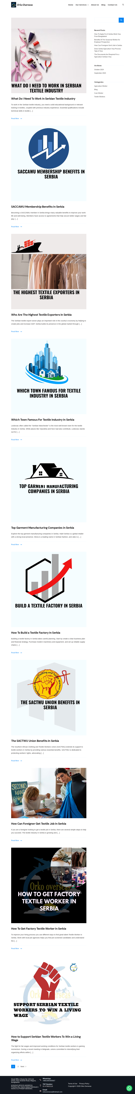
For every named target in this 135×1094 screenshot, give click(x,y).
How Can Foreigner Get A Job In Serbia (108, 45)
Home (70, 5)
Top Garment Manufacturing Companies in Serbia (42, 528)
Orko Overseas (25, 5)
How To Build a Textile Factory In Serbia (35, 633)
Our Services (81, 5)
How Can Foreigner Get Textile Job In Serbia (38, 824)
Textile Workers (99, 97)
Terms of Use (72, 1083)
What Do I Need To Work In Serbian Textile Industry (43, 99)
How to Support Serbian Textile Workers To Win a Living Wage (46, 1038)
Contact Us (112, 5)
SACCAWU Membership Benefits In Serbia (37, 207)
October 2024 (99, 69)
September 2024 (100, 73)
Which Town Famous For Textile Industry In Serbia (42, 420)
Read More (15, 118)
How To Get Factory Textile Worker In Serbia (38, 929)
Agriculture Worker (100, 86)
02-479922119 (48, 1086)
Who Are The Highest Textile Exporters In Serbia (41, 315)
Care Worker (98, 93)
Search (121, 20)
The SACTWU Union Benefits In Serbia (35, 741)
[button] (129, 1088)
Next (23, 1067)
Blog (103, 5)
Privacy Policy (84, 1083)
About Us (95, 5)
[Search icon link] (122, 5)
